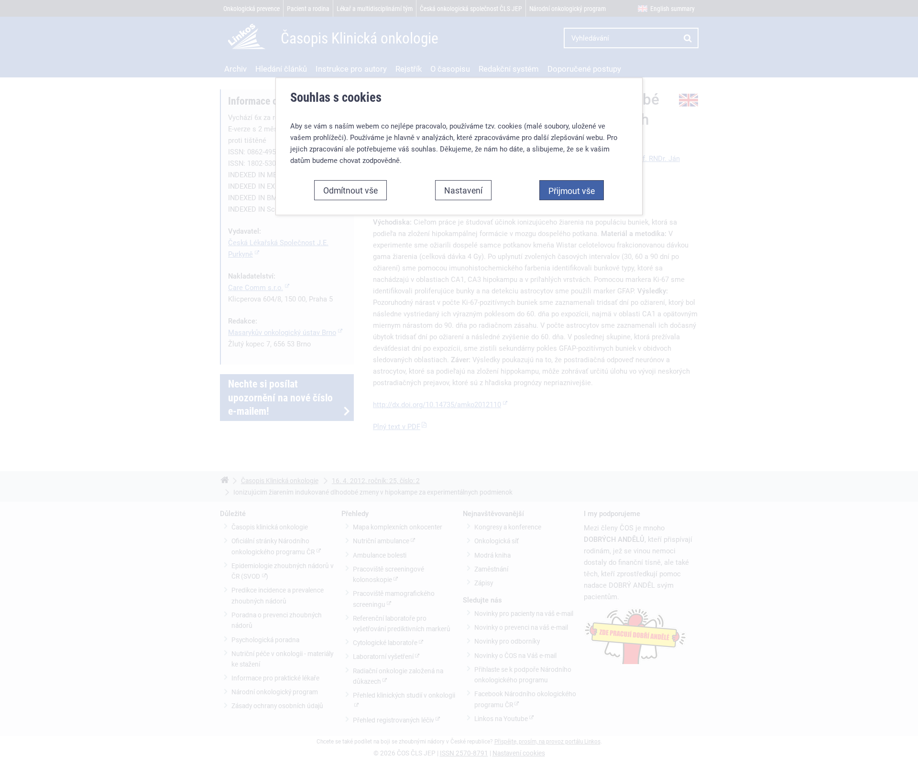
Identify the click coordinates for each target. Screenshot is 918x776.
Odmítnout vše (350, 190)
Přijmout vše (571, 190)
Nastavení (463, 190)
